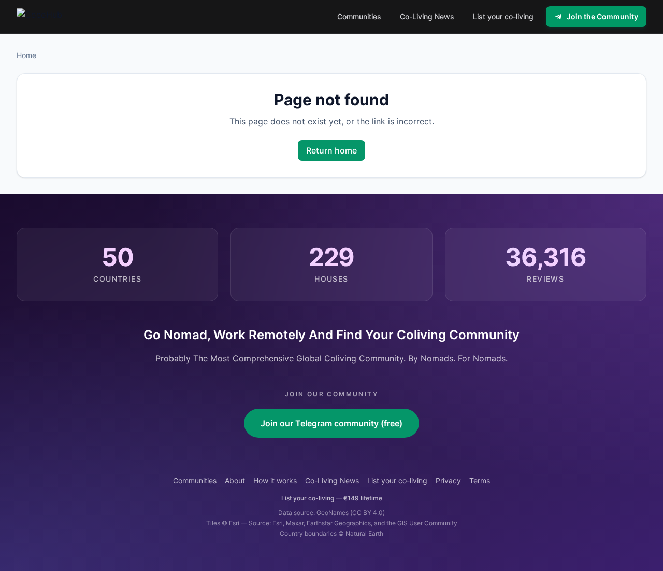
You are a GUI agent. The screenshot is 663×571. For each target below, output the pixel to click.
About (235, 480)
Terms (479, 480)
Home (26, 55)
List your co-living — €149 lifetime (331, 498)
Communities (195, 480)
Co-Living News (332, 480)
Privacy (448, 480)
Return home (331, 150)
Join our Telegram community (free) (331, 423)
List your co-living (397, 480)
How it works (275, 480)
